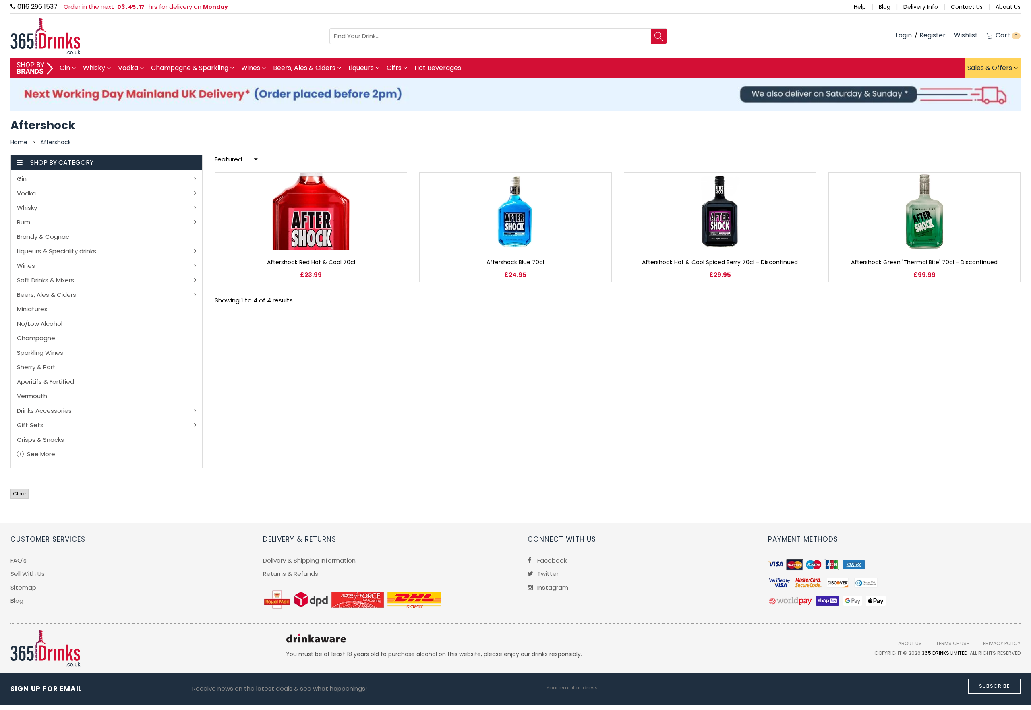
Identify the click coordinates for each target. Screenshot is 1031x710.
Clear (19, 493)
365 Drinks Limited (944, 653)
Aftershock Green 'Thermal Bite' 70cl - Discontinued (924, 262)
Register (932, 35)
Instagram (552, 587)
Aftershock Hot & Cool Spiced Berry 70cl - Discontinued (720, 262)
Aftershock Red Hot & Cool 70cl (311, 262)
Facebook (551, 560)
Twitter (547, 573)
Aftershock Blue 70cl (515, 262)
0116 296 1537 (37, 6)
